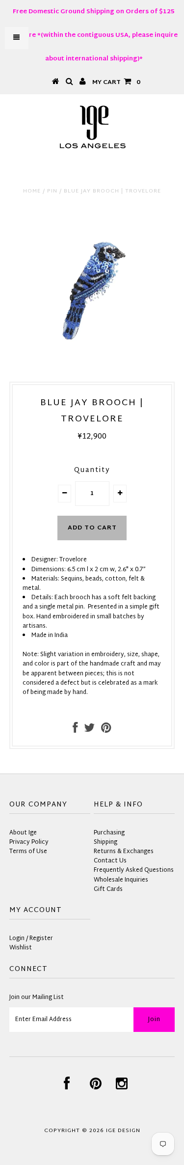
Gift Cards (108, 889)
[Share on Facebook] (75, 730)
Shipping (105, 842)
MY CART (116, 82)
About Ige (23, 833)
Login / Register (31, 938)
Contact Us (110, 861)
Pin (52, 191)
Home (32, 191)
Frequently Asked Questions (134, 870)
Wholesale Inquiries (121, 880)
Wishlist (20, 948)
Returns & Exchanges (124, 851)
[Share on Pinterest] (106, 730)
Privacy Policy (29, 842)
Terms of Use (28, 851)
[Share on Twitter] (89, 730)
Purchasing (109, 833)
